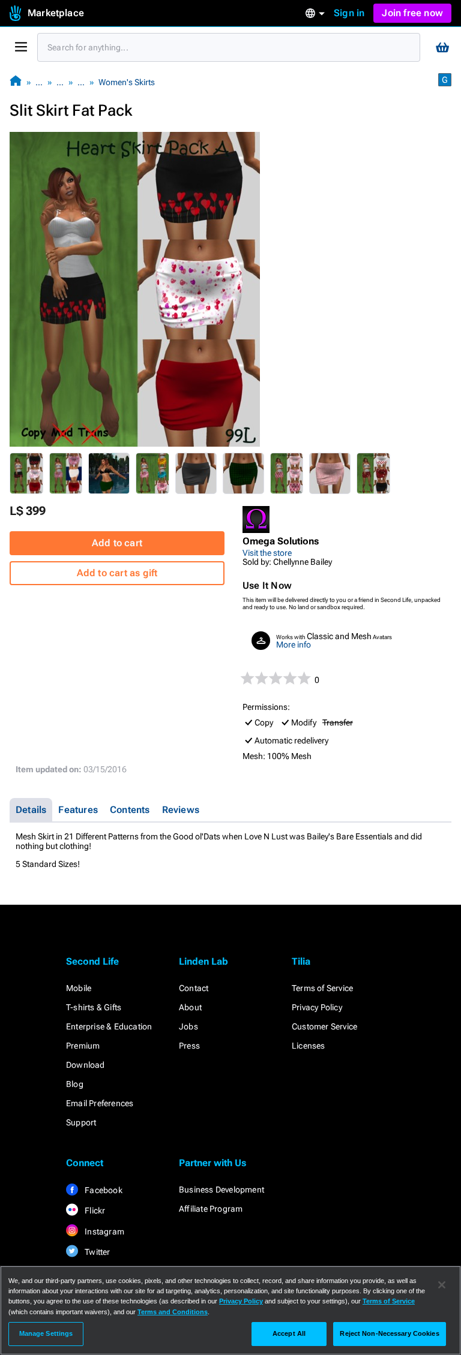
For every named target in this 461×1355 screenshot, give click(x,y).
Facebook (102, 1190)
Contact (193, 988)
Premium (83, 1045)
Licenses (308, 1045)
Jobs (188, 1026)
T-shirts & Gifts (93, 1007)
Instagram (103, 1231)
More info (293, 644)
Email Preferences (99, 1103)
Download (85, 1065)
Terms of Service (322, 988)
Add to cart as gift (117, 573)
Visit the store (267, 553)
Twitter (96, 1252)
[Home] (16, 82)
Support (81, 1122)
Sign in (349, 13)
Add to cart (117, 543)
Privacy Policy (317, 1007)
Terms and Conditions (172, 1311)
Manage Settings (46, 1333)
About (190, 1007)
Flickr (94, 1210)
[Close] (442, 1285)
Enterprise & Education (109, 1026)
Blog (74, 1084)
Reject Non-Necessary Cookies (389, 1333)
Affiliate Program (211, 1209)
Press (189, 1045)
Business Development (221, 1189)
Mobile (78, 988)
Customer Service (324, 1026)
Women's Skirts (126, 82)
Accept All (289, 1333)
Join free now (412, 13)
